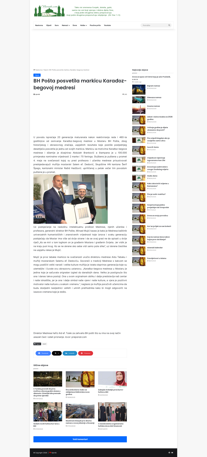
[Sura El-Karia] (138, 150)
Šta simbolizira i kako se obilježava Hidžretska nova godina (77, 392)
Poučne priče (95, 25)
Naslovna (39, 25)
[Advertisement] (103, 48)
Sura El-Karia (153, 147)
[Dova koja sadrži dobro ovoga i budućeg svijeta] (138, 169)
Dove (75, 25)
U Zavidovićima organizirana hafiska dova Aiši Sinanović (110, 425)
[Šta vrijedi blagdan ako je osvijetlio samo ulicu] (138, 140)
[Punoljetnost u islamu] (138, 261)
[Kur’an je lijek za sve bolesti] (138, 229)
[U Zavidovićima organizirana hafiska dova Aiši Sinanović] (112, 411)
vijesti (44, 344)
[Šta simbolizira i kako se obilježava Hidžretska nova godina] (80, 379)
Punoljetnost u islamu (156, 258)
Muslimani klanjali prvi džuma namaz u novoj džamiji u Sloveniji (80, 422)
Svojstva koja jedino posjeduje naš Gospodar (158, 206)
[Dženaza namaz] (138, 99)
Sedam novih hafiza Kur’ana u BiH (46, 425)
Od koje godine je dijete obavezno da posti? (157, 128)
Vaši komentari (80, 439)
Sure (57, 25)
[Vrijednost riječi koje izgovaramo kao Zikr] (138, 160)
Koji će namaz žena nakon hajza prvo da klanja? (158, 238)
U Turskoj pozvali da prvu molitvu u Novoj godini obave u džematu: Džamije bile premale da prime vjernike (47, 392)
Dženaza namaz (154, 97)
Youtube (107, 25)
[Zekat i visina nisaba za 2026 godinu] (138, 120)
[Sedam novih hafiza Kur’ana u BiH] (47, 411)
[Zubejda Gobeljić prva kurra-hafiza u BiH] (112, 379)
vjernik (37, 94)
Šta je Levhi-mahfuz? (156, 194)
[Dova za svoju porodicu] (138, 218)
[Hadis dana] (138, 178)
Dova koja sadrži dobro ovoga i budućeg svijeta (157, 168)
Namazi (65, 25)
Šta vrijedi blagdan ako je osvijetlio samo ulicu (158, 139)
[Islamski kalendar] (138, 250)
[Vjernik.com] (77, 11)
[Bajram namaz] (138, 90)
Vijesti (48, 25)
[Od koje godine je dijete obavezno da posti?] (138, 130)
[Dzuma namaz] (138, 109)
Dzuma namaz (153, 106)
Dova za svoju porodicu (157, 215)
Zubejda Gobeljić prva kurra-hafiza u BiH (111, 391)
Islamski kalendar (155, 247)
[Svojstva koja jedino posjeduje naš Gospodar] (138, 208)
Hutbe (82, 25)
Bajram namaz (153, 86)
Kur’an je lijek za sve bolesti (159, 226)
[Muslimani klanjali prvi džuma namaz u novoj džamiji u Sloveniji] (80, 410)
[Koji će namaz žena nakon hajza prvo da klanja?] (138, 240)
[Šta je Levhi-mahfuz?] (138, 197)
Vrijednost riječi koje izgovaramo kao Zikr (156, 159)
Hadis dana (152, 176)
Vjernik (54, 453)
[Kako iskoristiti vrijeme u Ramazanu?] (138, 186)
